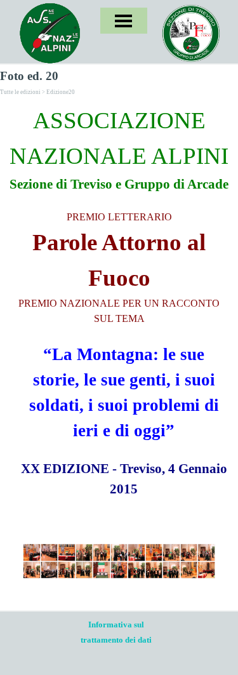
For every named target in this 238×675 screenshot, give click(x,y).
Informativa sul (116, 624)
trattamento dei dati (116, 640)
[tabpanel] (119, 301)
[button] (32, 552)
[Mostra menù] (123, 21)
